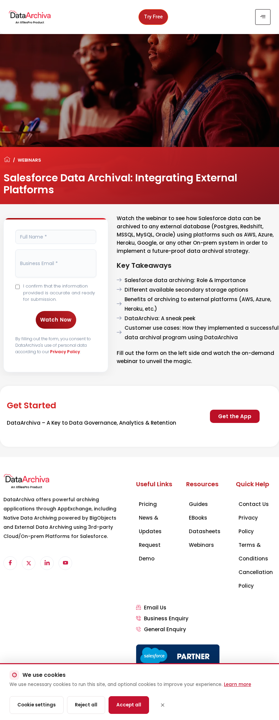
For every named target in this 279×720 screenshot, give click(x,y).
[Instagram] (65, 563)
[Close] (162, 705)
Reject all (86, 705)
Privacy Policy (65, 352)
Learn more (237, 684)
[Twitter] (28, 563)
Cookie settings (36, 705)
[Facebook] (10, 563)
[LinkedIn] (47, 563)
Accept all (128, 705)
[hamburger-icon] (262, 17)
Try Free (153, 16)
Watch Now (56, 319)
